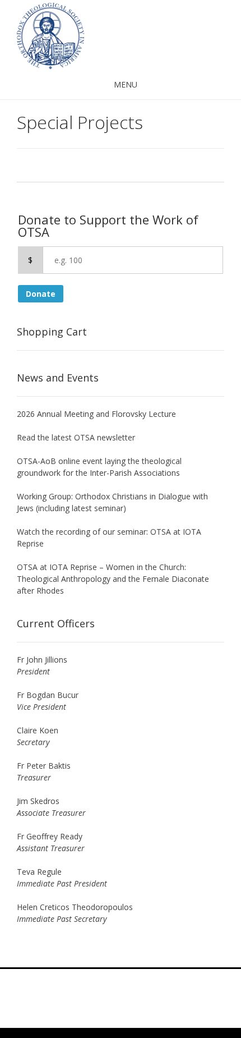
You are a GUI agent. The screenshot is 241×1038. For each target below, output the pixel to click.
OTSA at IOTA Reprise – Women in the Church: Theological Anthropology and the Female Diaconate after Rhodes (113, 579)
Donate (40, 293)
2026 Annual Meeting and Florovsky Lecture (96, 413)
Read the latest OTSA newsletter (76, 437)
